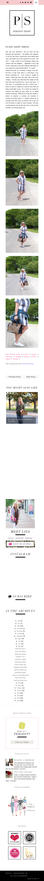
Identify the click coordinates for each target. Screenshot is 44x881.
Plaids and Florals (20, 677)
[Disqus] (22, 461)
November (20, 631)
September (19, 636)
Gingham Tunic (20, 656)
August (20, 638)
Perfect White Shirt (20, 664)
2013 (18, 698)
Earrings (15, 359)
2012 (18, 700)
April (19, 683)
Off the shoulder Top (20, 670)
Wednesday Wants (20, 654)
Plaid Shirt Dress (20, 649)
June (19, 644)
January (19, 690)
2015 (18, 693)
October (19, 633)
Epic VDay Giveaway (23, 772)
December (20, 628)
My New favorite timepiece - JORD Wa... (21, 420)
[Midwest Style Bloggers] (14, 843)
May (19, 646)
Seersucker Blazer (20, 651)
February (19, 688)
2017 (19, 623)
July (19, 641)
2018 (19, 621)
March (20, 685)
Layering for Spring (20, 659)
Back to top (32, 878)
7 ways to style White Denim (20, 675)
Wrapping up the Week (20, 667)
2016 (18, 626)
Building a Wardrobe (24, 760)
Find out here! (22, 742)
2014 (18, 695)
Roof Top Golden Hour (20, 680)
